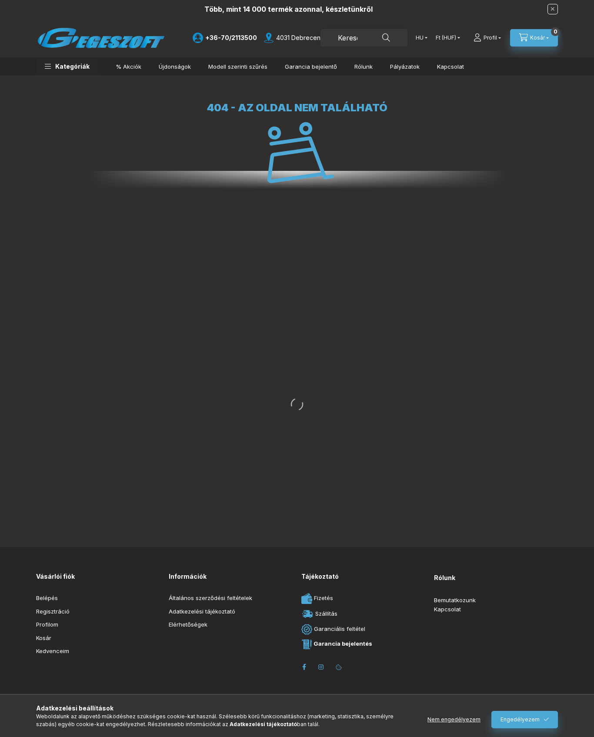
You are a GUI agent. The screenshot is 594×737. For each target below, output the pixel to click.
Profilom (47, 624)
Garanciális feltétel (338, 628)
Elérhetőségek (188, 624)
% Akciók (128, 66)
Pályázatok (405, 66)
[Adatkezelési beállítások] (338, 667)
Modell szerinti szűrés (237, 66)
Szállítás (325, 613)
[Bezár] (552, 9)
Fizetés (322, 597)
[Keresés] (386, 38)
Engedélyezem (520, 719)
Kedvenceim (52, 650)
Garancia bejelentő (311, 66)
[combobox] (363, 38)
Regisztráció (53, 611)
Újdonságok (175, 66)
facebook (304, 667)
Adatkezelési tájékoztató (202, 611)
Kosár (43, 637)
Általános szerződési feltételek (210, 597)
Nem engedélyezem (454, 719)
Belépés (47, 597)
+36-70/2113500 (231, 37)
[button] (67, 66)
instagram (321, 667)
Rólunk (363, 66)
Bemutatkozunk (455, 600)
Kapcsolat (450, 66)
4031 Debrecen (298, 37)
